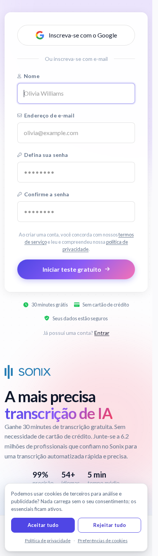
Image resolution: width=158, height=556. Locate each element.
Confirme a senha (46, 194)
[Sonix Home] (28, 372)
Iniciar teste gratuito (72, 269)
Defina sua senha (46, 155)
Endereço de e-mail (49, 115)
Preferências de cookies (103, 540)
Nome (32, 76)
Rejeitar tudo (109, 525)
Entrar (101, 332)
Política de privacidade (48, 540)
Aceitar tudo (43, 525)
